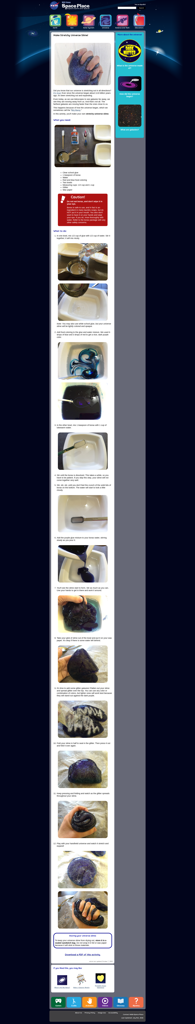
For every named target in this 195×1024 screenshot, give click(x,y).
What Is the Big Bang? (62, 987)
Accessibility (113, 1013)
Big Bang (75, 110)
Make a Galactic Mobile (81, 987)
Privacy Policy (90, 1013)
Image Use (102, 1013)
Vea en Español (140, 4)
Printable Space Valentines (100, 986)
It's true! (57, 93)
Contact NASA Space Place (133, 1014)
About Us (78, 1013)
